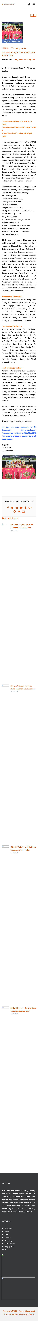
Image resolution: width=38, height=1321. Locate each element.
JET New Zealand (8, 1243)
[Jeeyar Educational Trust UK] (9, 4)
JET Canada (6, 1237)
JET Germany (7, 1240)
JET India (5, 1231)
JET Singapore (7, 1246)
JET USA (5, 1234)
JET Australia (7, 1228)
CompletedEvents (21, 60)
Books (4, 1249)
